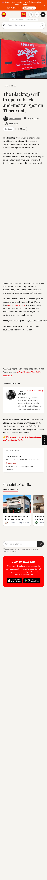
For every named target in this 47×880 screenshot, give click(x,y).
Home (5, 86)
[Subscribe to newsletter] (40, 544)
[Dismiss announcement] (44, 5)
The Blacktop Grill (14, 456)
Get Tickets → (29, 8)
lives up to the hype (16, 305)
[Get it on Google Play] (31, 580)
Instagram (10, 469)
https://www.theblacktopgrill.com (19, 466)
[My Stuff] (30, 14)
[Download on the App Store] (14, 580)
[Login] (36, 14)
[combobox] (22, 25)
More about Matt (34, 391)
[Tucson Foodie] (23, 14)
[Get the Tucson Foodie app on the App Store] (4, 14)
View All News (9, 490)
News (13, 86)
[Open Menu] (42, 14)
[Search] (42, 25)
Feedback (44, 440)
